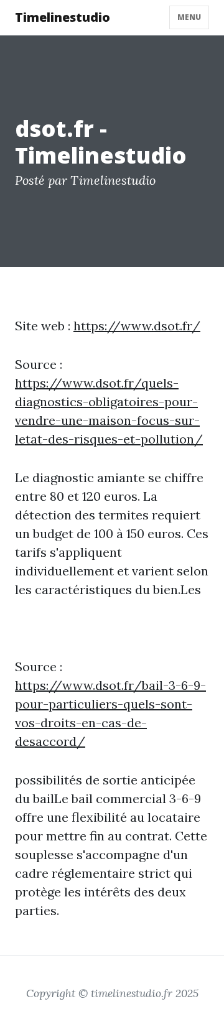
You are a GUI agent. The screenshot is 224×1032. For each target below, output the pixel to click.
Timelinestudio (62, 17)
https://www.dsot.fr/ (136, 325)
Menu (189, 17)
